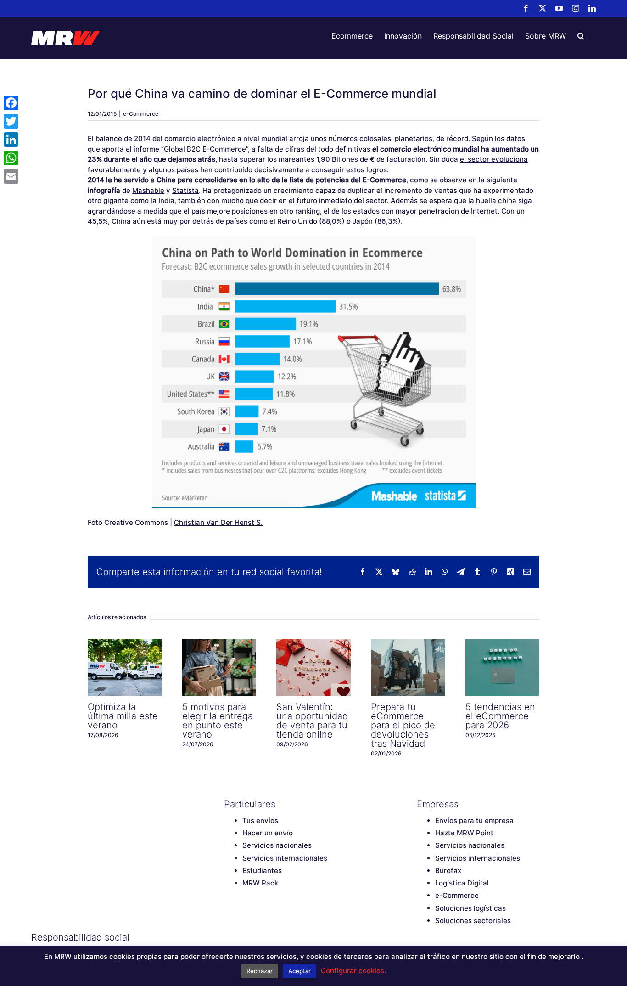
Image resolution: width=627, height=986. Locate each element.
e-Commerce (140, 113)
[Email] (11, 176)
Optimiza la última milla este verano (125, 667)
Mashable (148, 190)
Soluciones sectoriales (473, 920)
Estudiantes (262, 870)
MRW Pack (260, 883)
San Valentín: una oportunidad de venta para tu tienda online (313, 667)
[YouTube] (260, 937)
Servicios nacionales (277, 845)
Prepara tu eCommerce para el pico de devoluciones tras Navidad (408, 667)
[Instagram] (276, 937)
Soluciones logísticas (470, 908)
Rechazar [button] (259, 971)
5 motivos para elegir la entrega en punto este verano (219, 667)
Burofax (448, 870)
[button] (580, 36)
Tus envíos (260, 820)
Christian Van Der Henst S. (218, 522)
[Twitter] (244, 937)
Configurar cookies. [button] (353, 970)
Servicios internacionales (284, 858)
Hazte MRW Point (464, 832)
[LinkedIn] (292, 937)
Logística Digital (462, 883)
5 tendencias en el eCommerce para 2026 (502, 667)
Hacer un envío (267, 832)
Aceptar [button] (299, 971)
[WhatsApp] (11, 158)
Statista (185, 190)
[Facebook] (228, 937)
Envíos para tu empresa (474, 820)
